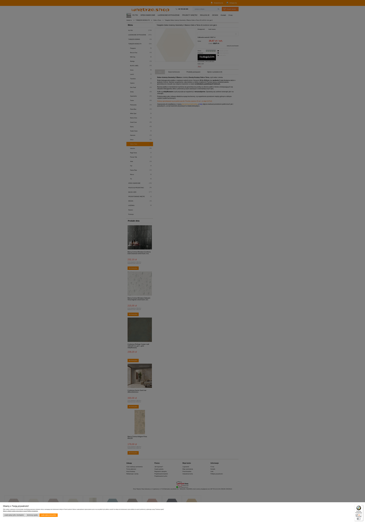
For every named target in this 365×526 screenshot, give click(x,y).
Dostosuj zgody (32, 515)
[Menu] (362, 506)
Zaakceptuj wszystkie (48, 515)
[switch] (359, 519)
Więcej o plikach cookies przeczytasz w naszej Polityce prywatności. (20, 511)
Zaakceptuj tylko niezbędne (14, 515)
